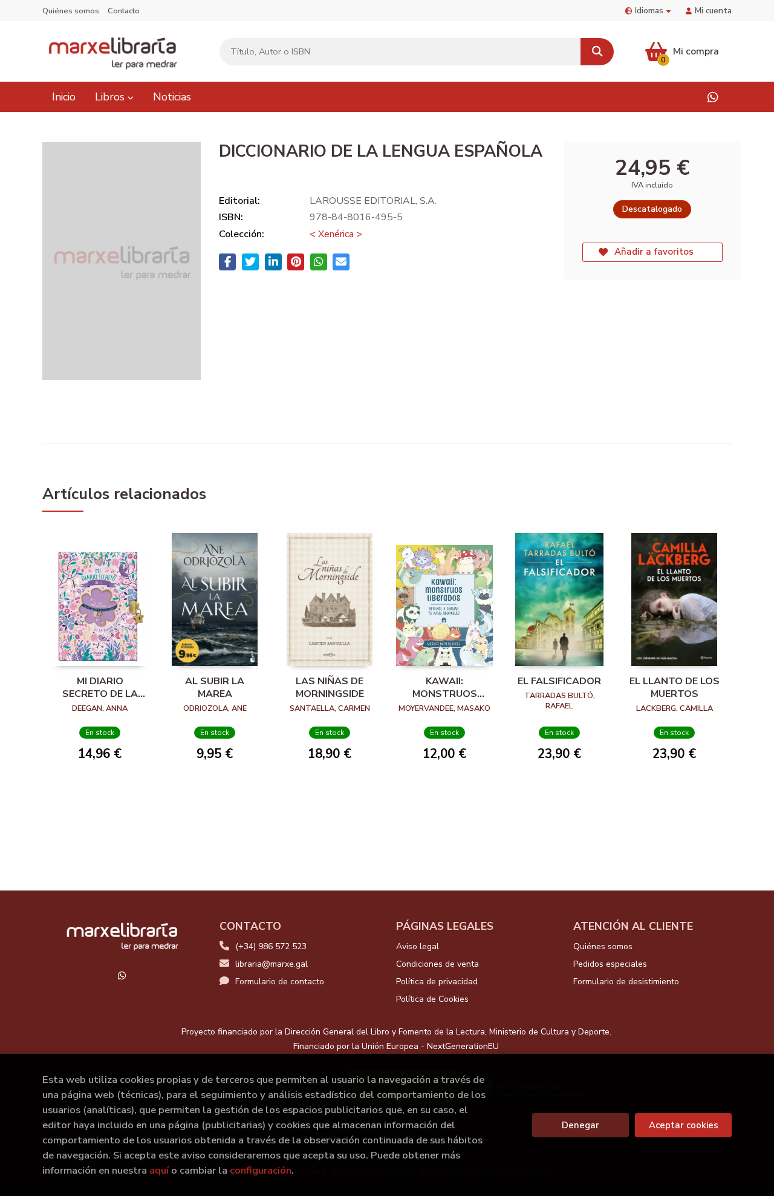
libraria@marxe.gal (271, 964)
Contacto (124, 10)
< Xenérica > (336, 234)
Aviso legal (417, 946)
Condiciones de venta (437, 964)
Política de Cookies (432, 999)
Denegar (580, 1125)
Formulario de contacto (279, 981)
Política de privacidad (437, 981)
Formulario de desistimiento (626, 981)
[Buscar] (597, 51)
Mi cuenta (713, 10)
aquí (159, 1170)
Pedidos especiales (610, 964)
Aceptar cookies (683, 1125)
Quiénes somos (70, 10)
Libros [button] (111, 97)
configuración (260, 1170)
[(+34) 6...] (713, 97)
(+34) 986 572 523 (271, 946)
